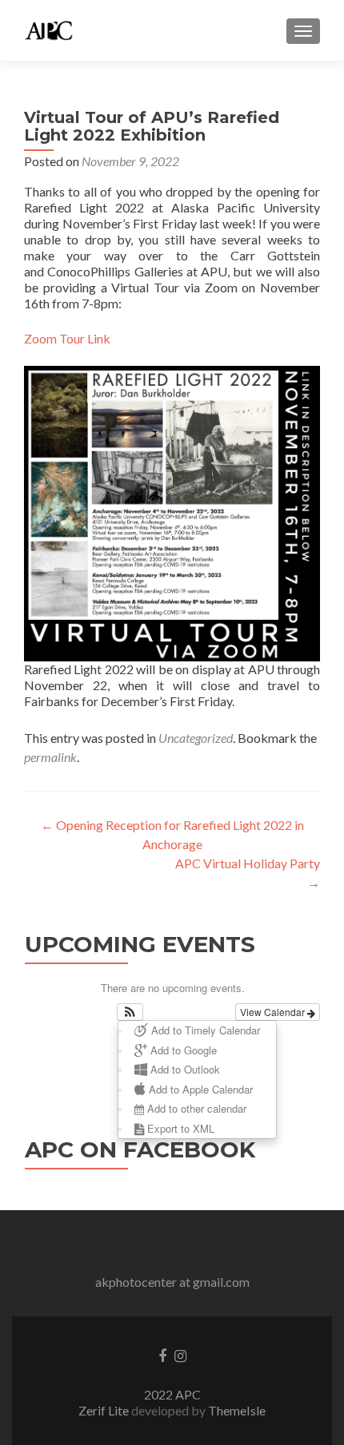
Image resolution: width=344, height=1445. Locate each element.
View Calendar (273, 1011)
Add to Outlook (183, 1069)
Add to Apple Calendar (199, 1089)
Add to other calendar (195, 1108)
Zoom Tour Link (67, 338)
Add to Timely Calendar (204, 1030)
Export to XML (179, 1128)
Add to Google (182, 1050)
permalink (50, 756)
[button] (130, 1012)
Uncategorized (195, 737)
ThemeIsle (237, 1410)
